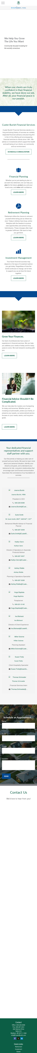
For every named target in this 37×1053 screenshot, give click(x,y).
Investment (18, 1049)
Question (5, 759)
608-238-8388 (20, 503)
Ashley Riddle (18, 572)
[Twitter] (18, 1038)
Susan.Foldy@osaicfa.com (19, 669)
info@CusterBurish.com (18, 1035)
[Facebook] (15, 1038)
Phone (4, 746)
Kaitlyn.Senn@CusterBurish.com (19, 560)
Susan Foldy (18, 661)
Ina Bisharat (18, 620)
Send (6, 776)
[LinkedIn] (21, 1038)
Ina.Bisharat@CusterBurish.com (19, 628)
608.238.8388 (20, 1025)
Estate (19, 1052)
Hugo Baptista (18, 596)
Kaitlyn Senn (18, 546)
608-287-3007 (20, 556)
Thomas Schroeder (18, 681)
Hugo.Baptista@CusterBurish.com (19, 608)
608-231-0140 (20, 604)
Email (4, 734)
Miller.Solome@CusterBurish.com (19, 648)
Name (4, 721)
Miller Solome (18, 640)
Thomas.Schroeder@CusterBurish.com (19, 689)
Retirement (18, 1047)
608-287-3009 (20, 530)
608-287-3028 (20, 580)
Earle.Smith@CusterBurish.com (19, 533)
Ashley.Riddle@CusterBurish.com (19, 584)
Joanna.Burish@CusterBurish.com (19, 506)
